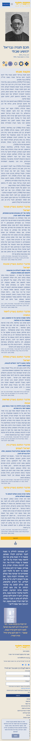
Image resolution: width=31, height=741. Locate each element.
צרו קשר (27, 704)
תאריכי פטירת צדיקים (24, 711)
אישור (15, 736)
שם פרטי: (27, 671)
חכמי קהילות (26, 713)
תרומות (28, 701)
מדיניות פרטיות (25, 706)
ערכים (28, 715)
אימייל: (27, 681)
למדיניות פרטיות (25, 688)
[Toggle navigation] (12, 4)
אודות (28, 699)
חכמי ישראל (26, 717)
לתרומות (15, 538)
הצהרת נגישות (26, 708)
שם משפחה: (26, 676)
